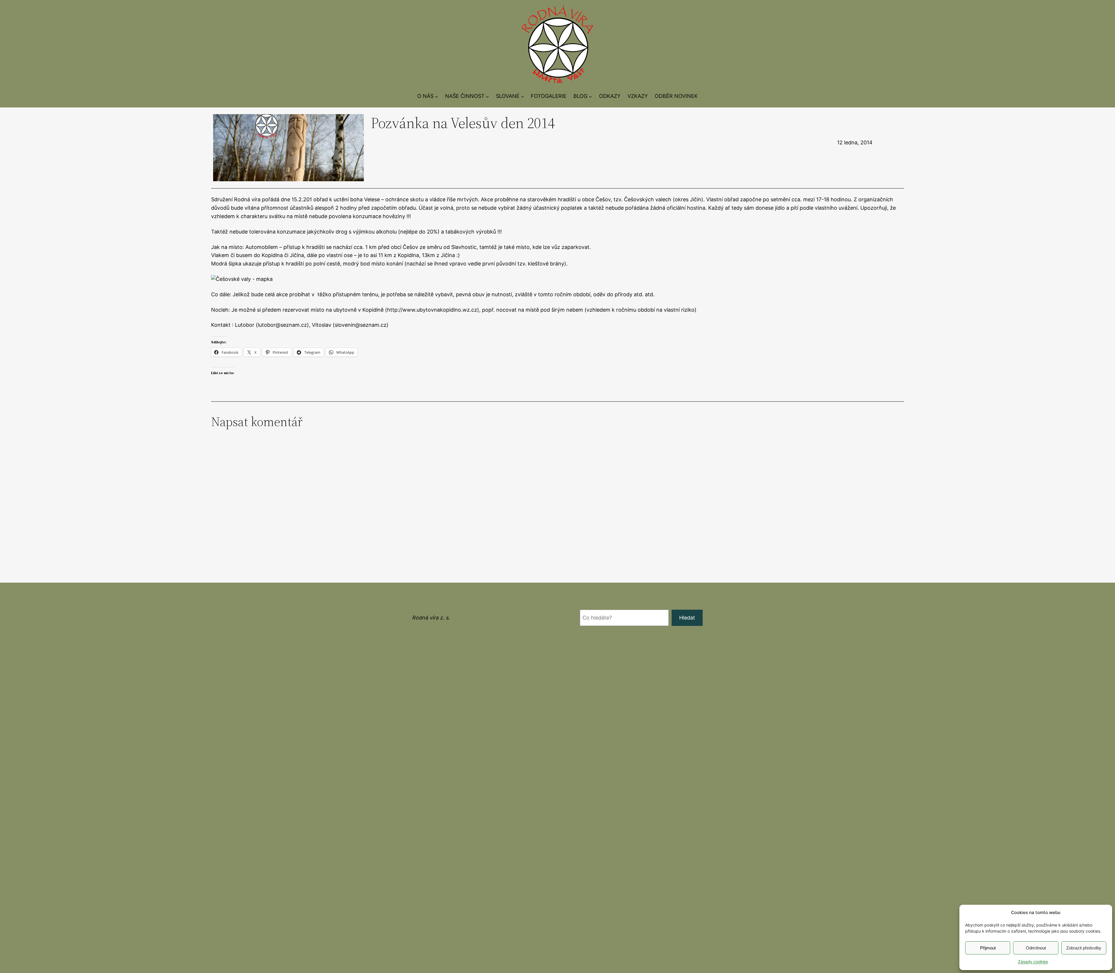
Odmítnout (1036, 947)
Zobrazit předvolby (1083, 947)
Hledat (687, 618)
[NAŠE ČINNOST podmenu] (487, 96)
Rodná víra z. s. (431, 618)
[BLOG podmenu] (590, 96)
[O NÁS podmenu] (436, 96)
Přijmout (988, 947)
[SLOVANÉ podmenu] (522, 96)
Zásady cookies (1033, 961)
